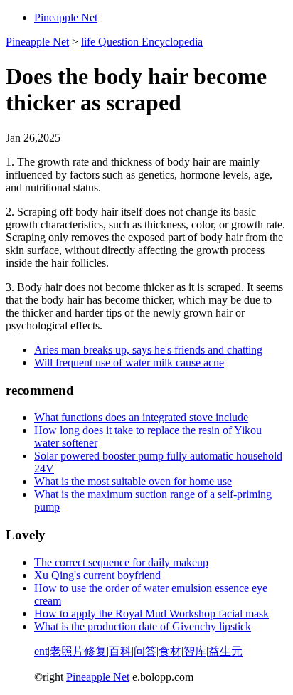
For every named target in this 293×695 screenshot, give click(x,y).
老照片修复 (78, 651)
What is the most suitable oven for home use (133, 481)
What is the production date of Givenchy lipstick (142, 626)
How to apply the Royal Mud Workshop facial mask (151, 614)
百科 (120, 651)
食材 (170, 651)
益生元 (225, 651)
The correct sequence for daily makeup (121, 562)
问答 (145, 651)
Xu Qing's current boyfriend (97, 575)
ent (41, 651)
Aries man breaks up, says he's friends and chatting (148, 350)
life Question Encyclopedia (142, 42)
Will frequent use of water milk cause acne (129, 362)
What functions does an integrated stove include (141, 417)
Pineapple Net (65, 17)
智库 (194, 651)
